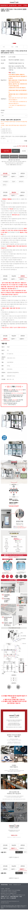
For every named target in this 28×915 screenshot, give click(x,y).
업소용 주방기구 (4, 5)
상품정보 (5, 176)
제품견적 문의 (5, 156)
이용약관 (10, 884)
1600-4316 (6, 896)
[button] (12, 43)
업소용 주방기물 (12, 5)
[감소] (2, 141)
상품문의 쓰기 (19, 872)
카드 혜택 (3, 60)
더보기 (25, 852)
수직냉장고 (5, 181)
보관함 (24, 151)
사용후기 (13, 176)
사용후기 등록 (19, 852)
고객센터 (25, 5)
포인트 (2, 63)
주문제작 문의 (23, 156)
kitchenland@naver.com (19, 895)
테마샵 (19, 5)
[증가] (13, 141)
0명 (3, 46)
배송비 (2, 112)
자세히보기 (22, 60)
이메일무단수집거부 (17, 884)
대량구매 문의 (14, 156)
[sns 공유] (25, 46)
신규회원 (3, 68)
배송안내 (13, 72)
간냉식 (13, 181)
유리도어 (21, 181)
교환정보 (22, 173)
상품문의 (22, 176)
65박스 (4, 184)
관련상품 (5, 173)
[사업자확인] (14, 891)
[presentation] (2, 29)
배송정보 (14, 173)
